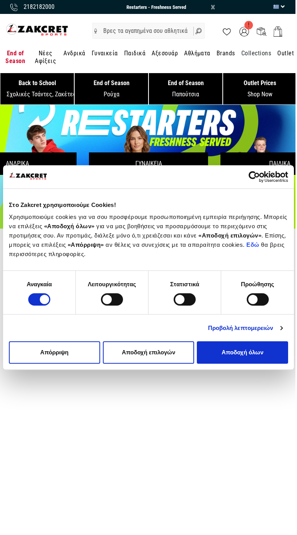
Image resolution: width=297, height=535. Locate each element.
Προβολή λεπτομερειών (240, 328)
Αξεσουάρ (165, 53)
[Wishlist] (226, 31)
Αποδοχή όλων (242, 352)
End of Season (15, 57)
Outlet (285, 53)
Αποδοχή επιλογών (148, 352)
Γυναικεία (105, 53)
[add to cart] (278, 32)
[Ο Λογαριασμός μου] (244, 31)
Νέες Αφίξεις (45, 57)
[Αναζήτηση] (199, 31)
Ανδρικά (74, 53)
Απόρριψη (54, 352)
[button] (96, 31)
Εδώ (253, 244)
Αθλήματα (197, 53)
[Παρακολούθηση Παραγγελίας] (261, 31)
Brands (226, 53)
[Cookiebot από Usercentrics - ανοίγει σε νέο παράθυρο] (254, 177)
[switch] (112, 299)
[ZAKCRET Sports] (37, 29)
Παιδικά (134, 53)
